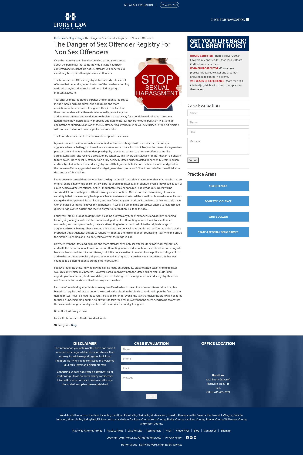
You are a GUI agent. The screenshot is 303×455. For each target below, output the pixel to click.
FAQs (168, 430)
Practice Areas (115, 430)
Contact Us (210, 430)
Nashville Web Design (151, 444)
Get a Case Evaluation (138, 5)
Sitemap (226, 430)
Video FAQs (182, 430)
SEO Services (174, 444)
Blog (74, 325)
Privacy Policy (173, 437)
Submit (193, 160)
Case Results (135, 430)
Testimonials (153, 430)
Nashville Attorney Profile (87, 430)
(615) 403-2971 (169, 5)
